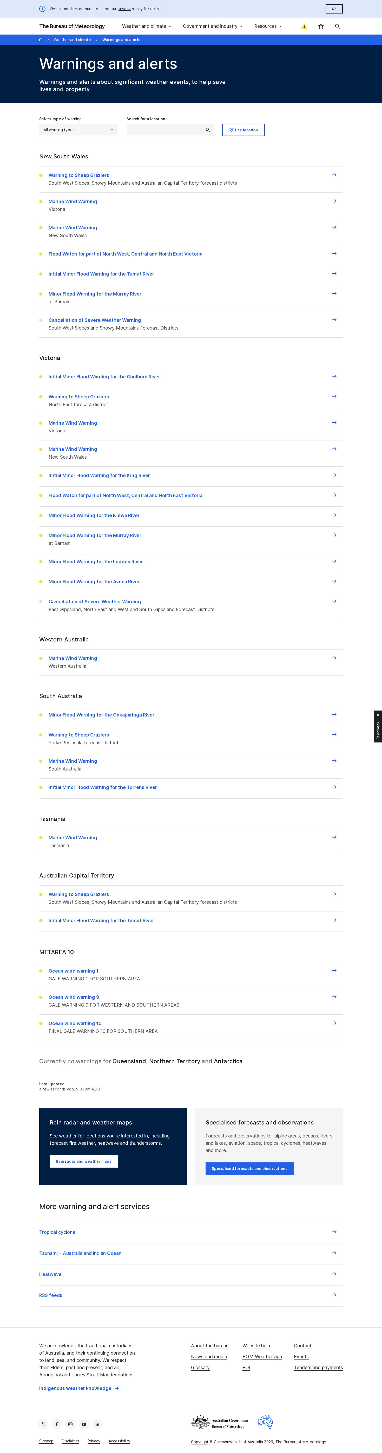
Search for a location (146, 119)
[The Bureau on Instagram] (70, 1424)
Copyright (199, 1441)
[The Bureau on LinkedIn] (97, 1424)
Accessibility (119, 1441)
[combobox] (170, 130)
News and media (209, 1356)
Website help (256, 1345)
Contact (303, 1345)
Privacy (94, 1441)
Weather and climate (72, 39)
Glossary (200, 1367)
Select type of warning (60, 119)
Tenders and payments (318, 1367)
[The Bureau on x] (43, 1424)
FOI (246, 1367)
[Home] (40, 39)
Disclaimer (70, 1441)
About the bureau (210, 1345)
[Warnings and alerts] (304, 26)
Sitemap (46, 1441)
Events (301, 1356)
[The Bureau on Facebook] (57, 1424)
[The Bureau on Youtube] (84, 1424)
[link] (79, 1388)
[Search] (337, 26)
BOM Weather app (262, 1356)
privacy (124, 8)
